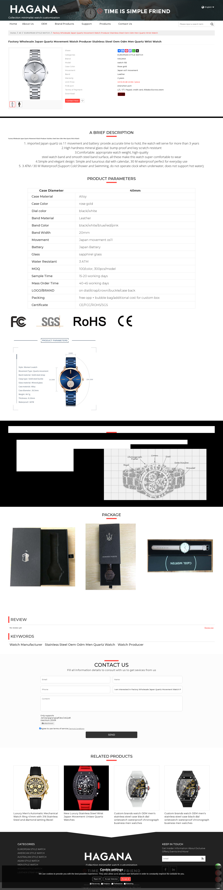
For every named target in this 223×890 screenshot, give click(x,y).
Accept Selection (111, 879)
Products (105, 23)
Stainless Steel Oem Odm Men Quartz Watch (80, 644)
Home (13, 23)
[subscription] (202, 859)
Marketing (129, 884)
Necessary (96, 884)
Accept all (125, 879)
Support (87, 23)
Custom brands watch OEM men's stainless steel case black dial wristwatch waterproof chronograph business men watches (136, 818)
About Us (28, 23)
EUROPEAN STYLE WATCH (37, 33)
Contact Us (125, 23)
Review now (209, 628)
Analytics (106, 884)
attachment (48, 723)
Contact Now (72, 101)
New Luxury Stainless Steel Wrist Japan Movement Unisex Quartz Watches (83, 816)
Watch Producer (131, 644)
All (20, 33)
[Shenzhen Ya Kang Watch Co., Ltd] (34, 9)
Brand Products (64, 23)
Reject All (97, 879)
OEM (44, 23)
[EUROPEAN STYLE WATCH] (121, 94)
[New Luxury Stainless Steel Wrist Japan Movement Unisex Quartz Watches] (86, 788)
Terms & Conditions (76, 729)
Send (111, 734)
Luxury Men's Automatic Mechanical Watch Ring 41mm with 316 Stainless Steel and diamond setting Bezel (35, 816)
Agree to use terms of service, (62, 728)
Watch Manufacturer (26, 644)
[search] (212, 24)
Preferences (118, 884)
